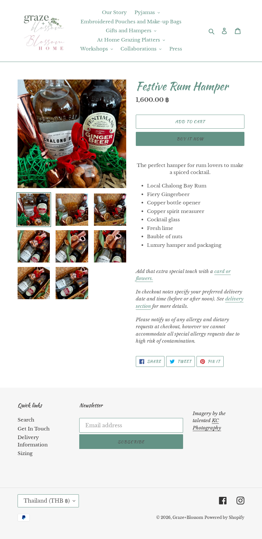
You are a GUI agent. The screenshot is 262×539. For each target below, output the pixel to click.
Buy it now (190, 139)
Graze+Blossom (188, 517)
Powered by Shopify (224, 517)
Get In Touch (34, 429)
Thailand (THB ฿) (47, 500)
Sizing (25, 453)
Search (26, 420)
